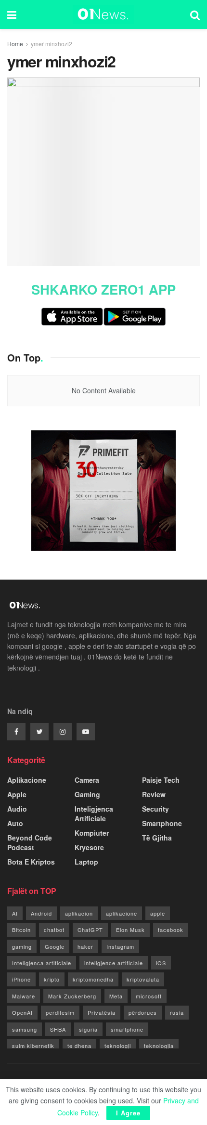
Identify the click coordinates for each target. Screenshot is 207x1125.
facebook (170, 929)
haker (85, 946)
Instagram (120, 946)
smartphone (127, 1029)
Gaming (87, 794)
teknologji (117, 1045)
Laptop (86, 861)
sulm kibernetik (33, 1045)
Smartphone (162, 823)
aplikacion (79, 913)
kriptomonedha (93, 979)
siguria (88, 1029)
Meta (116, 996)
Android (41, 913)
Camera (87, 780)
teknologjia (159, 1045)
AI (15, 913)
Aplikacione (26, 780)
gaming (22, 946)
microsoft (149, 996)
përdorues (143, 1012)
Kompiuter (92, 833)
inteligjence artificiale (113, 963)
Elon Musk (130, 929)
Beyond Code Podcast (29, 842)
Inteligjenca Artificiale (94, 813)
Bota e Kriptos (31, 861)
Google (55, 946)
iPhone (21, 979)
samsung (24, 1029)
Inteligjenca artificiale (41, 963)
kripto (52, 979)
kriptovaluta (143, 979)
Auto (15, 823)
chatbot (54, 929)
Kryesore (89, 847)
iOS (161, 963)
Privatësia (102, 1012)
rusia (177, 1012)
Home (15, 43)
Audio (17, 809)
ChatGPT (90, 929)
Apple (16, 794)
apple (157, 913)
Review (154, 794)
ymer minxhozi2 (51, 43)
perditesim (60, 1012)
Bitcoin (21, 929)
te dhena (79, 1045)
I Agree (128, 1112)
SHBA (58, 1029)
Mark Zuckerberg (72, 996)
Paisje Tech (161, 780)
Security (155, 809)
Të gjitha (157, 837)
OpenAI (22, 1012)
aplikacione (121, 913)
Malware (23, 996)
